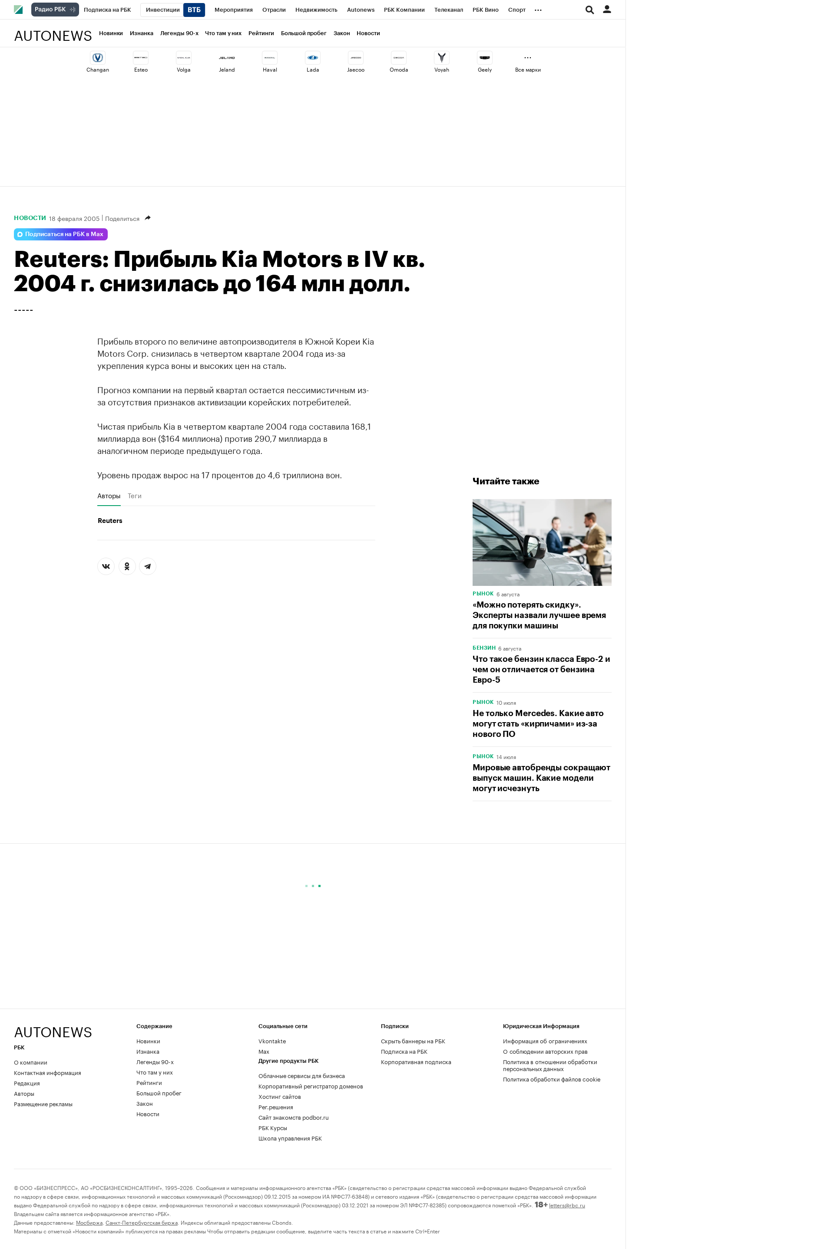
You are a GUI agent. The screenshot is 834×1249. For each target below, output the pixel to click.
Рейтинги (261, 33)
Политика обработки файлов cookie (552, 1078)
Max (263, 1050)
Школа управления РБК (290, 1137)
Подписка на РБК (404, 1050)
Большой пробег (304, 33)
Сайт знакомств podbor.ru (293, 1116)
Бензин (484, 648)
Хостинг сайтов (279, 1095)
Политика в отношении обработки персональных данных (550, 1064)
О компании (30, 1061)
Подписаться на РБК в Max (64, 234)
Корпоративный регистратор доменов (310, 1085)
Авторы (109, 495)
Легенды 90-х (179, 33)
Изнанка (141, 33)
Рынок (483, 593)
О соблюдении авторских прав (545, 1050)
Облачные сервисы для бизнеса (301, 1075)
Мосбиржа (89, 1222)
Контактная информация (47, 1072)
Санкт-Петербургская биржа (142, 1222)
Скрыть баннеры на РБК (413, 1040)
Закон (342, 33)
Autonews (53, 31)
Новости (368, 33)
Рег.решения (275, 1106)
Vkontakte (272, 1040)
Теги (135, 495)
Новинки (111, 33)
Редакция (27, 1082)
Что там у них (223, 33)
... (538, 8)
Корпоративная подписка (416, 1061)
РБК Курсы (272, 1127)
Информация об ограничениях (545, 1040)
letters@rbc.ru (567, 1204)
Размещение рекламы (43, 1103)
